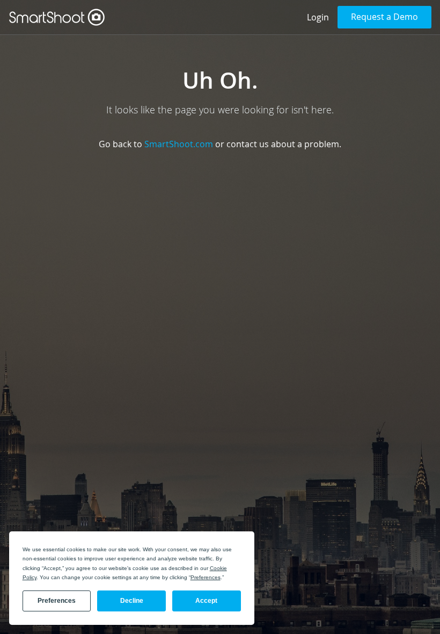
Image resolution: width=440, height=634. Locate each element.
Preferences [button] (205, 577)
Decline (131, 600)
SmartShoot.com (178, 144)
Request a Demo (384, 17)
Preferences (57, 600)
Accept (206, 600)
